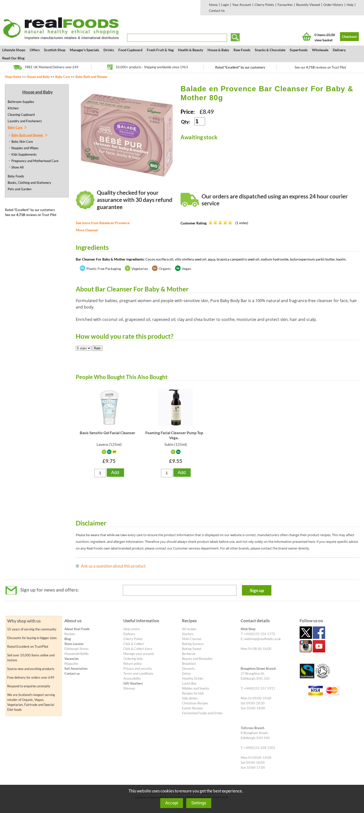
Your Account (241, 5)
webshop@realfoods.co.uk (262, 639)
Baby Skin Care (22, 141)
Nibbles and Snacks (195, 688)
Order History (333, 5)
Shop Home (13, 77)
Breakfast (189, 664)
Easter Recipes (192, 708)
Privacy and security (137, 668)
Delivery (339, 50)
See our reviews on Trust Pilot (320, 67)
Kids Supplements (24, 154)
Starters (188, 634)
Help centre (131, 629)
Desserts (188, 668)
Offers (35, 50)
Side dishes (190, 698)
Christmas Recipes (195, 703)
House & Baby (218, 50)
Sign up (257, 590)
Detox (186, 673)
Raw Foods (242, 50)
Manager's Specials (84, 50)
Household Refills (76, 654)
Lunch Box (189, 683)
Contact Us (217, 11)
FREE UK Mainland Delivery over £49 (51, 67)
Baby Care (62, 77)
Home (213, 5)
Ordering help (133, 659)
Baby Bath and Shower (91, 77)
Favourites (285, 5)
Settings (198, 803)
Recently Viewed (308, 5)
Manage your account (138, 654)
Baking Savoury (193, 644)
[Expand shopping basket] (306, 36)
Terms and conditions (138, 673)
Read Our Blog (13, 58)
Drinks (109, 50)
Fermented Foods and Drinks (202, 713)
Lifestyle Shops (13, 50)
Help (350, 5)
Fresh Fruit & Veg (160, 50)
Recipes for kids (193, 693)
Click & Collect (133, 644)
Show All (17, 167)
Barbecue (188, 654)
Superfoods (299, 50)
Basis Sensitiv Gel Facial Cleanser (107, 432)
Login (225, 5)
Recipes (69, 634)
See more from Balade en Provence (103, 223)
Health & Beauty (190, 50)
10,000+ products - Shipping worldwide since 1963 (152, 67)
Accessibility (132, 678)
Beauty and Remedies (197, 659)
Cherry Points (264, 5)
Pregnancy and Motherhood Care (34, 161)
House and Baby (38, 77)
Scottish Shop (54, 50)
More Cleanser (87, 230)
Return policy (132, 664)
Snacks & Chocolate (270, 50)
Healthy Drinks (193, 678)
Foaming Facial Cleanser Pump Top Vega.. (174, 435)
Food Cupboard (130, 50)
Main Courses (192, 639)
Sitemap (129, 688)
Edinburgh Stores (76, 649)
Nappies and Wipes (25, 148)
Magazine (71, 664)
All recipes (189, 629)
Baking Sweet (191, 649)
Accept (171, 803)
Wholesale (320, 50)
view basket (323, 40)
